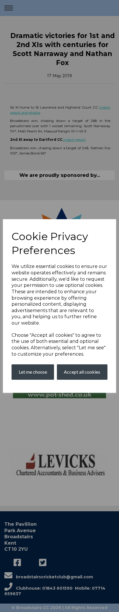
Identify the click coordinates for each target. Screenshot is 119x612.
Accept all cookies (82, 372)
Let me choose (33, 372)
